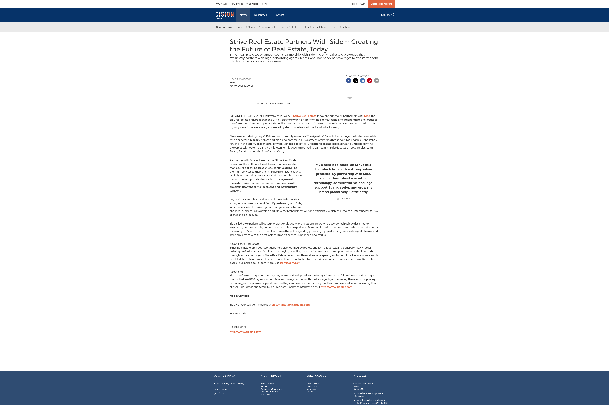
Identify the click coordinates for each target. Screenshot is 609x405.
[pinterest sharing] (369, 81)
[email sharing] (376, 81)
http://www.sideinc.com (336, 290)
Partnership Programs (271, 389)
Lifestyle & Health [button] (289, 27)
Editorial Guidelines (270, 392)
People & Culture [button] (340, 27)
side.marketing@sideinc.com (291, 307)
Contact (279, 14)
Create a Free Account (381, 4)
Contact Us (219, 389)
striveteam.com (290, 266)
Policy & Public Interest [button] (314, 27)
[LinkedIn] (223, 393)
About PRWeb (267, 384)
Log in (356, 386)
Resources (260, 14)
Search (385, 14)
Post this (345, 201)
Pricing (264, 4)
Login (354, 4)
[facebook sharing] (348, 81)
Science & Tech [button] (267, 27)
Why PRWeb (221, 4)
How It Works (237, 4)
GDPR (363, 4)
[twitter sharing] (355, 81)
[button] (304, 98)
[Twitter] (215, 393)
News (243, 14)
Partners (265, 386)
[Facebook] (219, 393)
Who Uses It (252, 4)
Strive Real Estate (304, 119)
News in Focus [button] (224, 27)
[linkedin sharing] (362, 81)
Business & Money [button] (245, 27)
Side (367, 119)
